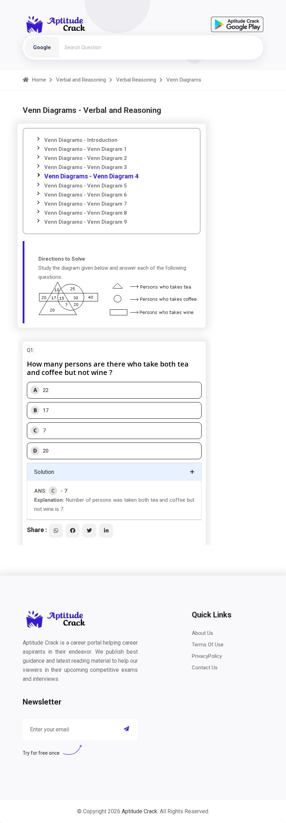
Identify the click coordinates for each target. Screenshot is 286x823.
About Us (202, 633)
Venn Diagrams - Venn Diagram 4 (91, 176)
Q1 (30, 350)
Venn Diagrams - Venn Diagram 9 (85, 222)
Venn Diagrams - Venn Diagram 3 (85, 167)
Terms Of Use (208, 644)
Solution (44, 472)
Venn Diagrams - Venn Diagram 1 (85, 149)
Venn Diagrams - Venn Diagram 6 (85, 195)
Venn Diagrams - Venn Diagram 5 (85, 186)
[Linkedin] (106, 531)
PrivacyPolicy (207, 656)
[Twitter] (89, 531)
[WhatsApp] (56, 531)
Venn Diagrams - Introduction (81, 140)
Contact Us (205, 667)
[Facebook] (73, 531)
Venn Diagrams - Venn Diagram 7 (85, 204)
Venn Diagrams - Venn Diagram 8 (85, 213)
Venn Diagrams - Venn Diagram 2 (85, 158)
